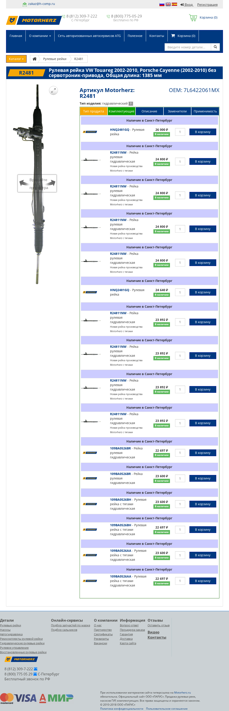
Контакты (156, 36)
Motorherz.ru (182, 692)
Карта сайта (128, 643)
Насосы (5, 630)
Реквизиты (101, 639)
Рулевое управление (14, 648)
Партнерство (103, 630)
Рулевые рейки (10, 625)
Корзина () (207, 17)
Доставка (126, 639)
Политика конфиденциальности (121, 709)
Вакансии (100, 643)
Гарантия (126, 634)
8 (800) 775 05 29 (18, 674)
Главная (16, 36)
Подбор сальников (64, 630)
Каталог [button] (15, 59)
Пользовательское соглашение (167, 709)
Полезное (135, 36)
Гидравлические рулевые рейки (22, 643)
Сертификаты (103, 634)
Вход (189, 4)
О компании (39, 36)
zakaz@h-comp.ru (41, 4)
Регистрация (207, 4)
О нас (98, 625)
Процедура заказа (132, 630)
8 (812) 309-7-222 (81, 16)
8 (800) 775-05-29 (126, 16)
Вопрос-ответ (129, 625)
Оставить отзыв (159, 625)
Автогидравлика (11, 634)
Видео (153, 632)
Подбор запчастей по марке (70, 625)
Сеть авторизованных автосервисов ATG (89, 36)
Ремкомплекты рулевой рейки (21, 639)
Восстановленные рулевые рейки (23, 652)
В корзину (202, 132)
